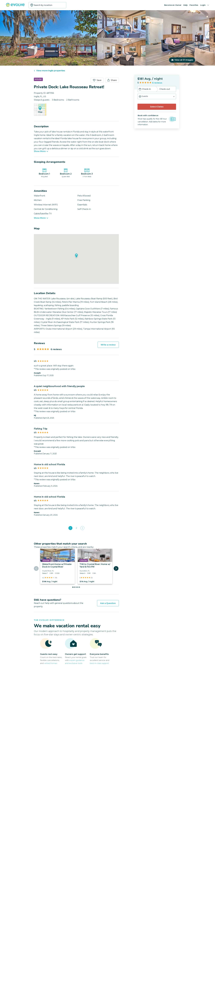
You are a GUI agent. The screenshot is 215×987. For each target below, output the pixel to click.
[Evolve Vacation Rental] (15, 6)
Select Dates (156, 107)
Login (203, 5)
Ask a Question (108, 603)
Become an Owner (172, 5)
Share (114, 80)
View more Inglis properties (50, 70)
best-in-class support (99, 663)
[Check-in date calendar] (140, 89)
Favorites (194, 5)
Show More (40, 151)
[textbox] (47, 5)
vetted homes (50, 663)
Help (185, 5)
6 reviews (157, 83)
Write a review (108, 345)
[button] (156, 96)
